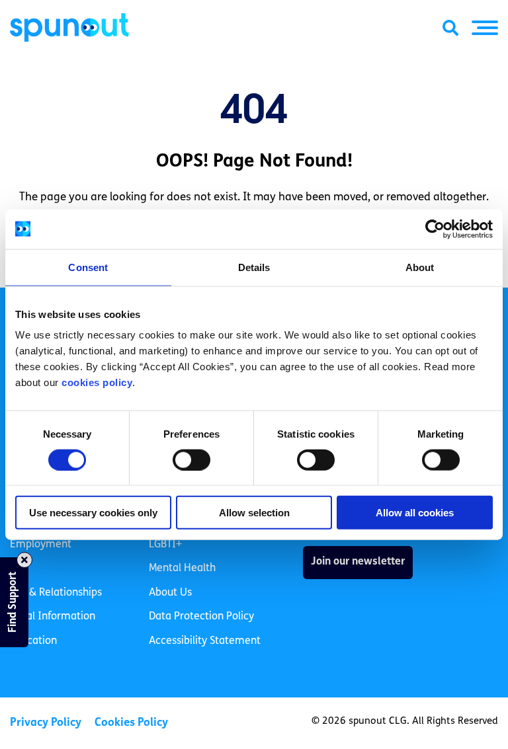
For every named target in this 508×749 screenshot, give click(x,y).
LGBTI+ (165, 544)
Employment (40, 544)
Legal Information (52, 616)
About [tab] (420, 266)
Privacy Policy (45, 723)
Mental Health (182, 568)
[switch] (191, 459)
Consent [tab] (88, 266)
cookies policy (97, 382)
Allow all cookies (415, 512)
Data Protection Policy (201, 616)
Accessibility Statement (205, 641)
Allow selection (254, 512)
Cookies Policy (131, 723)
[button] (485, 27)
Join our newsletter (358, 562)
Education (33, 641)
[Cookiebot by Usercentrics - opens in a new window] (435, 229)
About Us (170, 593)
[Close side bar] (24, 560)
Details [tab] (254, 266)
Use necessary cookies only (93, 512)
